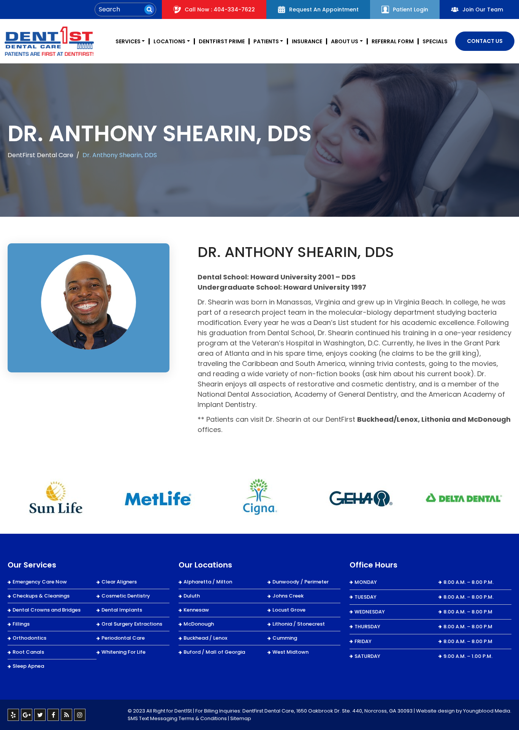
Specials (435, 41)
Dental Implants (121, 609)
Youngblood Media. (487, 710)
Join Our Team (482, 9)
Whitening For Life (123, 652)
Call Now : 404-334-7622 (220, 9)
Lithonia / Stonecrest (298, 624)
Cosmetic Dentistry (125, 595)
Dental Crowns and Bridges (47, 609)
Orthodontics (29, 638)
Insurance (307, 41)
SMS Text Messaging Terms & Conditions (177, 718)
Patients (266, 41)
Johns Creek (288, 595)
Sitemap (240, 718)
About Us (344, 41)
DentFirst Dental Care (40, 155)
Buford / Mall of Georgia (214, 652)
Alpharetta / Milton (208, 581)
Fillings (21, 624)
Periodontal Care (123, 638)
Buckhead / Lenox (205, 638)
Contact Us (485, 41)
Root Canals (28, 652)
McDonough (199, 624)
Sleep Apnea (28, 666)
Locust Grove (288, 609)
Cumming (284, 638)
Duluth (192, 595)
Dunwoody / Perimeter (300, 581)
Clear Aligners (119, 581)
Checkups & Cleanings (41, 595)
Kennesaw (196, 609)
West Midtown (290, 652)
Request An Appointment (324, 9)
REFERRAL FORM (393, 41)
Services (128, 41)
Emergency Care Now (40, 581)
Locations (169, 41)
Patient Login (410, 9)
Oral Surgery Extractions (131, 624)
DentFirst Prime (222, 41)
